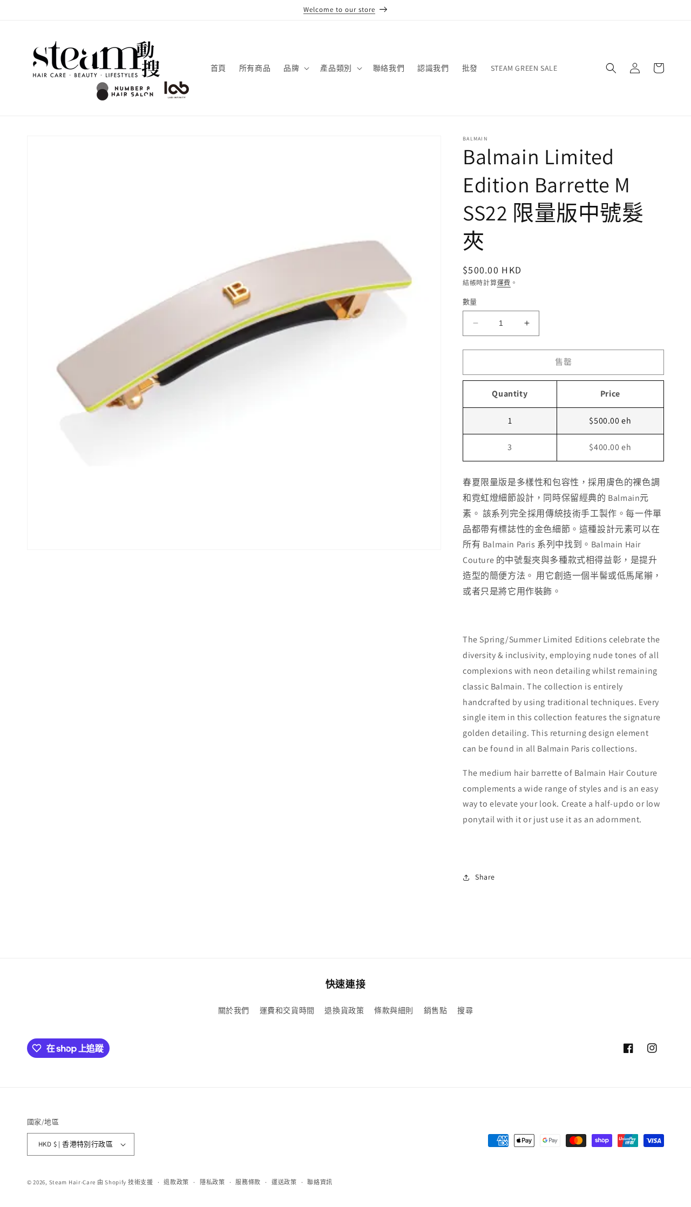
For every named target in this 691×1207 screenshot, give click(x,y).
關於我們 (233, 1010)
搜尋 (465, 1010)
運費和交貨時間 (287, 1010)
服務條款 (248, 1182)
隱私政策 (212, 1182)
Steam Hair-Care (72, 1182)
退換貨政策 (344, 1010)
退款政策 (176, 1182)
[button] (295, 68)
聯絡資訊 (320, 1182)
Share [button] (485, 877)
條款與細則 (394, 1010)
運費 (504, 283)
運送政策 (284, 1182)
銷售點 (436, 1010)
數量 (470, 301)
